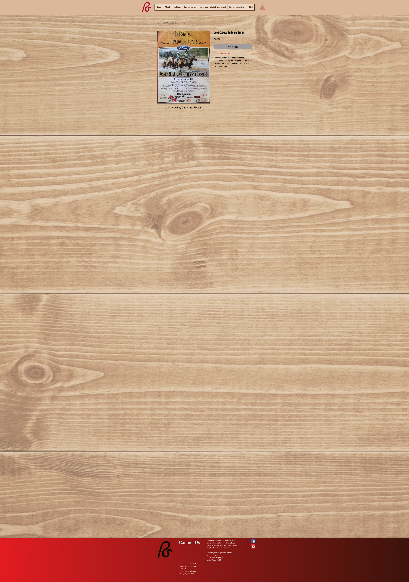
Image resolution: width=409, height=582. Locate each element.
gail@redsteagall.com (188, 571)
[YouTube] (253, 546)
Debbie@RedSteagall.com (217, 553)
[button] (262, 7)
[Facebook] (253, 541)
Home (159, 23)
